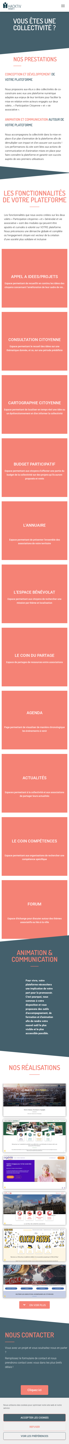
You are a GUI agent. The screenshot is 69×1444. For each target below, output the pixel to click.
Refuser (34, 1426)
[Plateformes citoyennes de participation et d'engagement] (13, 6)
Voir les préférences (34, 1436)
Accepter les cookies (35, 1417)
